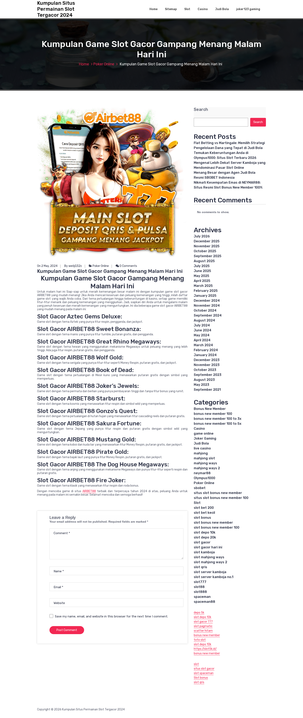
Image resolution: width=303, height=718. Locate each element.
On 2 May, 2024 (47, 266)
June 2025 (202, 271)
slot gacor (202, 542)
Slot (187, 9)
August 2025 (204, 261)
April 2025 (202, 281)
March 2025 (203, 286)
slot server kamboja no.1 (213, 577)
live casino (202, 448)
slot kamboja (204, 552)
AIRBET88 (89, 491)
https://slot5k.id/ (205, 649)
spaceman (202, 597)
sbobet (200, 488)
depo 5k (199, 612)
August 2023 (204, 380)
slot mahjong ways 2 (210, 562)
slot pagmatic (203, 626)
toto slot (200, 640)
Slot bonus (201, 677)
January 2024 (205, 355)
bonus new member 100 (213, 414)
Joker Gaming (205, 438)
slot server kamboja (210, 572)
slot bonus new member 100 (216, 527)
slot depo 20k (205, 537)
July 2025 (202, 266)
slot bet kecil (204, 513)
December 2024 (207, 301)
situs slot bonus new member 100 (221, 498)
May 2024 (201, 335)
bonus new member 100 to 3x (217, 419)
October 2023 (205, 370)
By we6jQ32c (73, 266)
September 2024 (208, 315)
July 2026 (202, 236)
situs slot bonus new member (218, 493)
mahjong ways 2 (207, 468)
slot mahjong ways (209, 557)
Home (153, 9)
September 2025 (207, 256)
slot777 (200, 582)
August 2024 (204, 320)
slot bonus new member (213, 522)
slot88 (199, 587)
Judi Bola (222, 9)
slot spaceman (204, 673)
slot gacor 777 (203, 621)
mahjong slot (204, 458)
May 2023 (201, 385)
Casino (203, 9)
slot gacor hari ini (208, 547)
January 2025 (205, 296)
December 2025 (207, 241)
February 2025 (206, 291)
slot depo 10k (204, 532)
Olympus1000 (204, 478)
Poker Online (103, 64)
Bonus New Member (210, 409)
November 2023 (207, 365)
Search (201, 109)
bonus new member (207, 635)
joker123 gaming (248, 9)
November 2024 (207, 305)
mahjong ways (205, 463)
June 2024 (202, 330)
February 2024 (206, 350)
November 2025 (207, 246)
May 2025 (201, 276)
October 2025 (205, 251)
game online (204, 433)
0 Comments (128, 266)
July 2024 (202, 325)
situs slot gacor (204, 668)
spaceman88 (204, 602)
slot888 (200, 592)
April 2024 (202, 340)
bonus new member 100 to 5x (217, 424)
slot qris (200, 567)
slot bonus (202, 518)
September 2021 (207, 390)
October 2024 (205, 310)
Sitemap (171, 9)
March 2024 (203, 345)
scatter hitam (203, 630)
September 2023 (207, 375)
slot (196, 664)
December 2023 (207, 360)
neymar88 (202, 473)
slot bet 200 (204, 508)
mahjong (201, 453)
